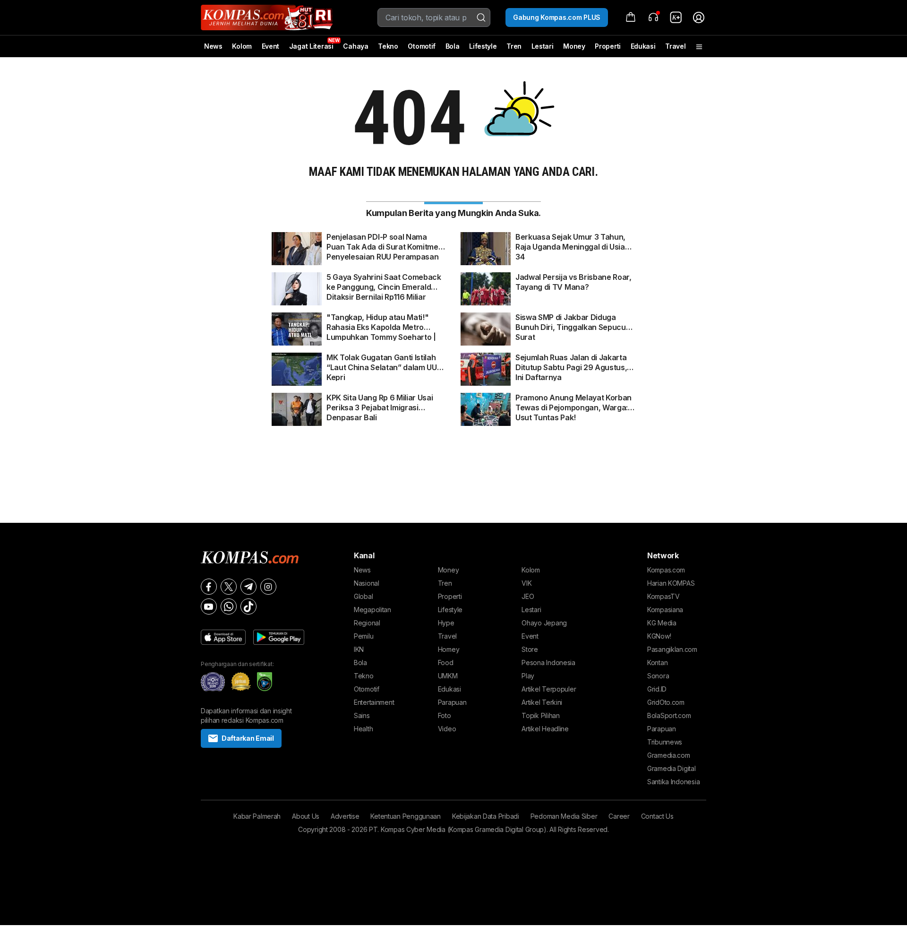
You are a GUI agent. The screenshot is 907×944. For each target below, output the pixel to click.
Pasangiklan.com (672, 649)
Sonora (658, 676)
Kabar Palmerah (257, 816)
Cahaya (355, 46)
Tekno (388, 46)
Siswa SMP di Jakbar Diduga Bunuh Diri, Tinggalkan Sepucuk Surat (572, 322)
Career (618, 816)
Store (530, 649)
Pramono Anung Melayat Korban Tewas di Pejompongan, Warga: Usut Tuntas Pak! (573, 403)
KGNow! (659, 636)
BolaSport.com (669, 715)
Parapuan (452, 702)
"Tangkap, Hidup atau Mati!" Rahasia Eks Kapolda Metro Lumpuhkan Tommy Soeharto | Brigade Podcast (381, 322)
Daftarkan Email (248, 738)
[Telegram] (248, 587)
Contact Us (657, 816)
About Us (305, 816)
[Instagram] (268, 587)
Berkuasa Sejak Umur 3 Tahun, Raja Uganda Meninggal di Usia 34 (570, 242)
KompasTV (663, 596)
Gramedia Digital (671, 768)
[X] (229, 587)
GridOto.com (666, 702)
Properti (608, 46)
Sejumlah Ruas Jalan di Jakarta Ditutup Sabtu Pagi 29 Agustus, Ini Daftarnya (571, 362)
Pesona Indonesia (548, 662)
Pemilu (363, 636)
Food (446, 662)
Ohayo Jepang (544, 623)
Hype (446, 623)
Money (574, 46)
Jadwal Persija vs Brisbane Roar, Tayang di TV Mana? (573, 282)
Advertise (345, 816)
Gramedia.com (668, 755)
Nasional (366, 583)
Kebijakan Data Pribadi (485, 816)
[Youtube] (209, 606)
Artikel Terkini (542, 702)
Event (271, 46)
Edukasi (643, 46)
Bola (452, 46)
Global (363, 596)
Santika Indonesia (673, 782)
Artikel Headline (545, 729)
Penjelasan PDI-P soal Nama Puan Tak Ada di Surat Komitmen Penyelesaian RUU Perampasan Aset (384, 242)
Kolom (242, 46)
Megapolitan (372, 610)
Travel (675, 46)
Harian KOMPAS (670, 583)
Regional (367, 623)
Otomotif (422, 46)
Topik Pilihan (540, 715)
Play (528, 676)
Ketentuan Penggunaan (405, 816)
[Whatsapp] (229, 606)
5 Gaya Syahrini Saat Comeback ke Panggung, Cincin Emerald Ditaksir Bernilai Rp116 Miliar (383, 282)
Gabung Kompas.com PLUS (556, 17)
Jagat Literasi (311, 46)
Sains (362, 715)
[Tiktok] (248, 606)
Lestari (542, 49)
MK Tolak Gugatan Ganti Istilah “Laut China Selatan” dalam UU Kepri (381, 362)
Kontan (657, 662)
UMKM (448, 676)
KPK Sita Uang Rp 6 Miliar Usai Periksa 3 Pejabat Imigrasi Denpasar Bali (379, 403)
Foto (444, 715)
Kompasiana (665, 610)
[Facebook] (209, 587)
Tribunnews (664, 742)
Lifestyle (482, 46)
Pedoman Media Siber (564, 816)
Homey (449, 649)
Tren (514, 46)
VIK (526, 583)
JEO (528, 596)
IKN (359, 649)
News (213, 46)
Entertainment (374, 702)
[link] (676, 17)
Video (447, 729)
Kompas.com (666, 570)
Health (363, 729)
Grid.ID (657, 689)
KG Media (661, 623)
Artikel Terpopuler (549, 689)
